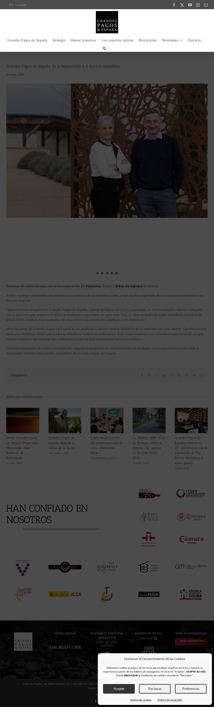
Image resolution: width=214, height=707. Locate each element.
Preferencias (191, 688)
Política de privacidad (170, 699)
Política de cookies (140, 699)
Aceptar (119, 688)
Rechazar (155, 688)
